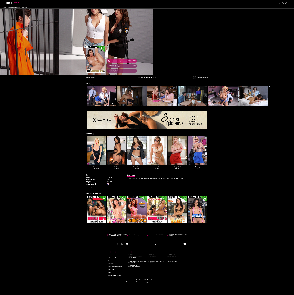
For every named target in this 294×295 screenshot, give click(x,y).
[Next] (210, 96)
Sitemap (110, 272)
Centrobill (154, 281)
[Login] (283, 3)
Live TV (170, 3)
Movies (128, 3)
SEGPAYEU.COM (161, 281)
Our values (110, 260)
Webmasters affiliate (113, 257)
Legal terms (111, 263)
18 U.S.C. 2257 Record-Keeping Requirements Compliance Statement (129, 281)
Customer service (112, 255)
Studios (157, 3)
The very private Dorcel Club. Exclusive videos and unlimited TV (137, 261)
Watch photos (90, 77)
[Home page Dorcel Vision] (11, 3)
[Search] (279, 3)
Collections (150, 3)
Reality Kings (15, 7)
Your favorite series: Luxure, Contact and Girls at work (156, 261)
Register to (160, 244)
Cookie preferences (154, 279)
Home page (4, 7)
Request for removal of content (142, 279)
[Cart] (286, 3)
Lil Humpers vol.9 (23, 7)
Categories (135, 3)
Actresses (142, 3)
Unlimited (163, 3)
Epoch (150, 281)
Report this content (91, 188)
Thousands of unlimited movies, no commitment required (135, 256)
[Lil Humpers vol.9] (95, 59)
